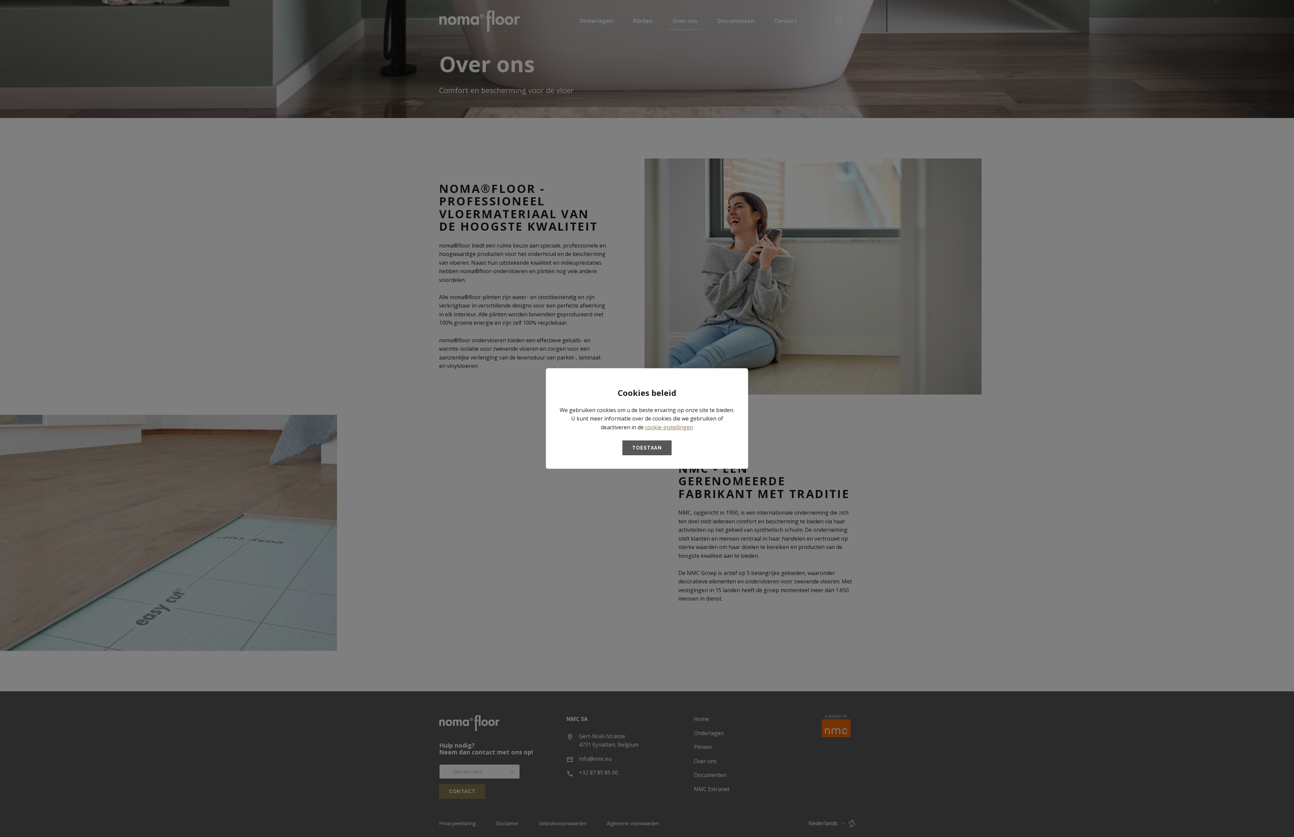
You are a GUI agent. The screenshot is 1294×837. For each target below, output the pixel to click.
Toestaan (647, 448)
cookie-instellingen (669, 427)
